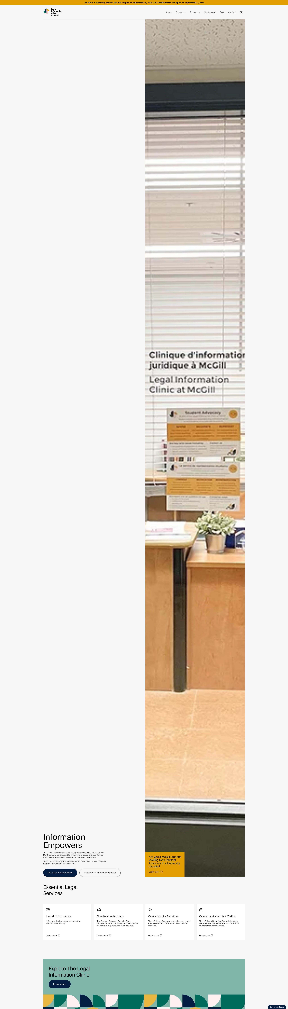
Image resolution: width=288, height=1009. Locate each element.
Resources (195, 12)
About (168, 12)
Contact (232, 12)
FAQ (222, 12)
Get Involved (210, 12)
